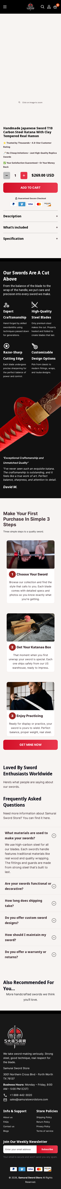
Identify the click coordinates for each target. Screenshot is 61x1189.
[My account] (49, 7)
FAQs (6, 1122)
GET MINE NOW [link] (31, 744)
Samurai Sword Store (30, 1177)
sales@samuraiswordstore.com (29, 1099)
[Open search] (42, 7)
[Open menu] (5, 7)
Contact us (8, 1126)
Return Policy (43, 1122)
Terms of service (44, 1131)
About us (8, 1117)
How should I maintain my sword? (25, 937)
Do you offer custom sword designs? (26, 920)
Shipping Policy (44, 1117)
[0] (55, 7)
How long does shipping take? (23, 903)
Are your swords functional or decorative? (28, 886)
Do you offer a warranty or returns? (25, 954)
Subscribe (47, 1149)
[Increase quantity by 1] (23, 175)
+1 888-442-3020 (21, 1095)
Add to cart (30, 187)
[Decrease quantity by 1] (6, 175)
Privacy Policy (43, 1126)
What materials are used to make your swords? (26, 835)
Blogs (6, 1131)
